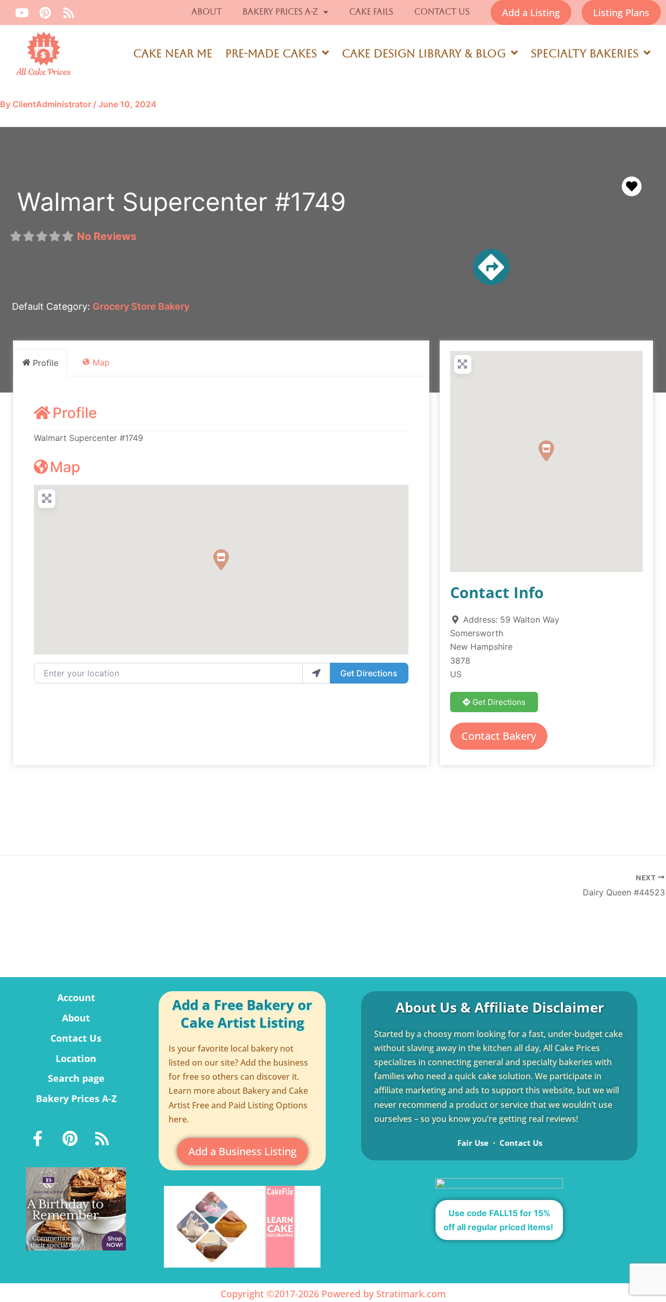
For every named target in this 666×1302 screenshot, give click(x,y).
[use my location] (316, 673)
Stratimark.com (411, 1293)
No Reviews (106, 236)
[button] (221, 559)
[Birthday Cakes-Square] (76, 1208)
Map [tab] (101, 362)
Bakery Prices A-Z (280, 12)
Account (76, 997)
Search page (76, 1078)
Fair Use (473, 1142)
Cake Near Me (172, 53)
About (206, 12)
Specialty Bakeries (584, 53)
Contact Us (442, 12)
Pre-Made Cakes (271, 53)
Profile (75, 413)
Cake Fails (371, 12)
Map (65, 467)
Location (76, 1058)
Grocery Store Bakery (141, 306)
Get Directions (369, 673)
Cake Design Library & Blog (424, 53)
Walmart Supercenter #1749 (181, 201)
